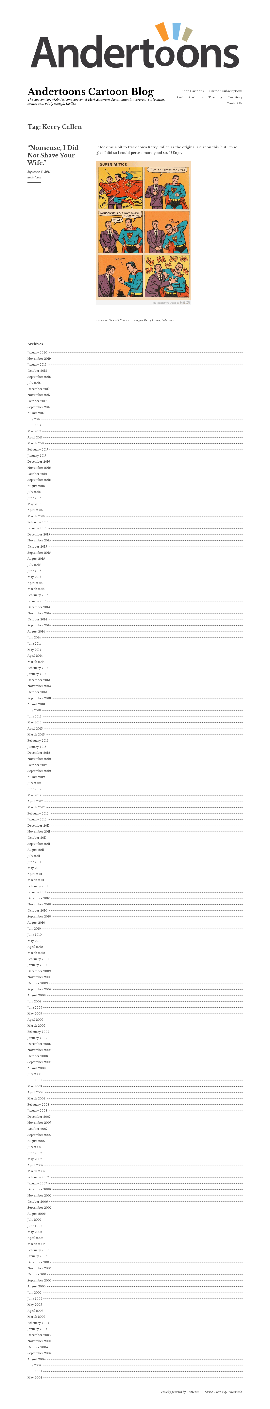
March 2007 (36, 1171)
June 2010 (34, 934)
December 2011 (38, 825)
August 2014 (36, 631)
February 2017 (37, 449)
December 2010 (38, 898)
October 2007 (37, 1129)
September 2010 (39, 916)
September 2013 (39, 698)
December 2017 (38, 389)
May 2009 (34, 1013)
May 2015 (34, 577)
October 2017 (37, 401)
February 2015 (37, 595)
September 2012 (39, 771)
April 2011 (34, 874)
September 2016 (39, 480)
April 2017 (34, 437)
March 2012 (36, 807)
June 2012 (34, 789)
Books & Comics (119, 320)
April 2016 (35, 510)
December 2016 (38, 461)
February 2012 (37, 813)
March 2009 (36, 1025)
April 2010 (35, 947)
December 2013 (38, 680)
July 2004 (34, 1365)
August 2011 (35, 850)
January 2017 (36, 455)
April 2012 (35, 801)
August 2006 (36, 1214)
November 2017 (38, 395)
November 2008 (39, 1050)
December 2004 (39, 1335)
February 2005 (38, 1323)
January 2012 (36, 819)
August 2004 (36, 1359)
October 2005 (37, 1274)
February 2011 (37, 886)
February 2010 (38, 959)
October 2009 (37, 983)
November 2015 (39, 540)
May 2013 (34, 722)
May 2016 (34, 504)
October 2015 (37, 546)
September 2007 (39, 1135)
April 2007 (35, 1165)
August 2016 (36, 486)
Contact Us (235, 103)
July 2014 (34, 637)
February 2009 (38, 1032)
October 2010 (37, 910)
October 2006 (37, 1201)
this (215, 147)
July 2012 (34, 783)
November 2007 (39, 1122)
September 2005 (39, 1280)
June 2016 (34, 498)
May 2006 (34, 1232)
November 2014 (39, 613)
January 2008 (37, 1110)
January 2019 (36, 364)
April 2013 (35, 728)
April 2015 (34, 583)
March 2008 (36, 1098)
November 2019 (39, 358)
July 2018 (34, 383)
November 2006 (39, 1195)
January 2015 (36, 601)
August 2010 (36, 922)
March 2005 (36, 1316)
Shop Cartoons (193, 91)
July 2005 (34, 1292)
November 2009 (39, 977)
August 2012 (36, 777)
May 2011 (34, 868)
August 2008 (36, 1068)
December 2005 (39, 1262)
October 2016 (37, 474)
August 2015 (36, 558)
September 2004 (39, 1353)
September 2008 (39, 1062)
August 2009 (36, 995)
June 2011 (34, 862)
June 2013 (34, 716)
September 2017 (38, 407)
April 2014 (35, 655)
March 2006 (36, 1244)
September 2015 (39, 552)
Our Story (235, 97)
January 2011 (36, 892)
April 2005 (35, 1311)
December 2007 (38, 1116)
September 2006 (39, 1207)
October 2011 (36, 837)
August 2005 (36, 1286)
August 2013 (36, 704)
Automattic (235, 1392)
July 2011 (33, 856)
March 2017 (35, 443)
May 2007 (34, 1159)
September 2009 (39, 989)
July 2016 (34, 492)
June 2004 (34, 1371)
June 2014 (34, 643)
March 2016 (36, 516)
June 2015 (34, 571)
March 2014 (36, 662)
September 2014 (39, 625)
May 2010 (34, 941)
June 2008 (34, 1080)
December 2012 (38, 753)
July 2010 (34, 928)
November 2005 (39, 1268)
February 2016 (37, 522)
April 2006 (35, 1238)
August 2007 (36, 1141)
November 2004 (39, 1341)
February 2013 (37, 740)
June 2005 (34, 1298)
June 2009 (34, 1007)
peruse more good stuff (151, 153)
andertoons (34, 177)
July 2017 (33, 419)
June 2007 (34, 1153)
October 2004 (37, 1347)
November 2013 (39, 686)
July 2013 (34, 710)
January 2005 (37, 1329)
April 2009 (35, 1019)
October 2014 (37, 619)
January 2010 (37, 965)
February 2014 (37, 668)
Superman (168, 320)
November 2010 (39, 904)
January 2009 (37, 1038)
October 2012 (37, 765)
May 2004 (34, 1377)
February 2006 (38, 1250)
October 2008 (37, 1056)
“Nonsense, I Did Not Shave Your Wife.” (53, 155)
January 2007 (37, 1183)
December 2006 (39, 1189)
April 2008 (35, 1092)
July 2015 (34, 565)
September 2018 (39, 377)
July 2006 (34, 1219)
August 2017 (35, 413)
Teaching (215, 97)
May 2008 (34, 1086)
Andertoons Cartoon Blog (90, 92)
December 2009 (39, 971)
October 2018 (37, 370)
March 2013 (36, 734)
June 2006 (34, 1226)
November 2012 (39, 759)
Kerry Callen (159, 147)
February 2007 (38, 1177)
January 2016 (36, 528)
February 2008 (38, 1104)
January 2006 (37, 1256)
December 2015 (38, 534)
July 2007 (34, 1147)
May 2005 (34, 1304)
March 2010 (36, 953)
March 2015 (35, 589)
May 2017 (34, 431)
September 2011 (38, 844)
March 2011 (35, 880)
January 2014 (36, 674)
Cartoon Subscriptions (226, 91)
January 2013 (36, 747)
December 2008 (39, 1044)
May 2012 (34, 795)
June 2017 (34, 425)
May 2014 (34, 650)
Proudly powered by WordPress (180, 1392)
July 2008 (34, 1074)
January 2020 (37, 352)
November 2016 (39, 468)
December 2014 (38, 607)
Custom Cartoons (190, 97)
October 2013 (37, 692)
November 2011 (38, 831)
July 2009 (34, 1001)
